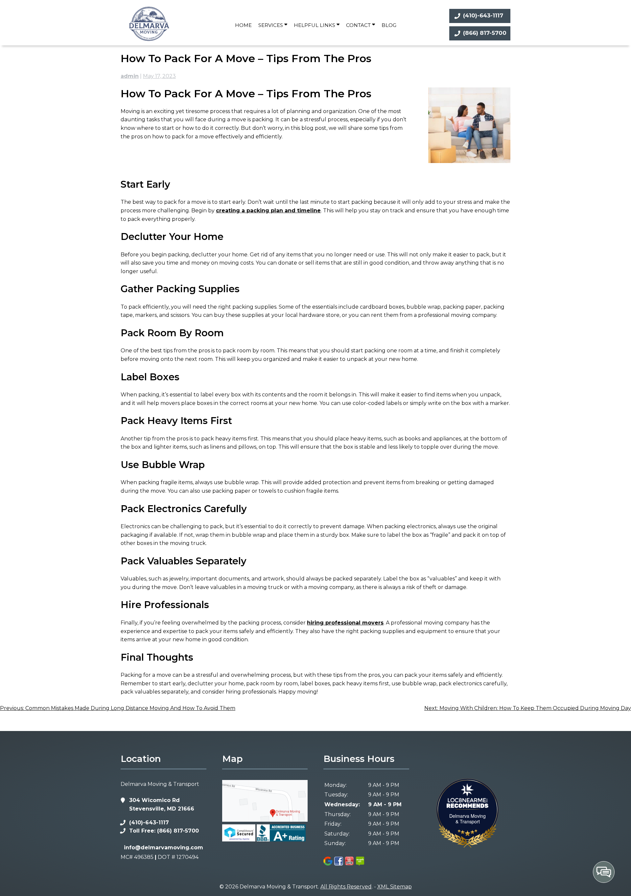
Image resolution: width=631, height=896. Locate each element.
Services (271, 25)
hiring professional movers (345, 623)
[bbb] (281, 840)
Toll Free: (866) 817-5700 (164, 831)
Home (243, 25)
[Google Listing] (265, 820)
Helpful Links (315, 25)
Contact (359, 25)
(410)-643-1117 (483, 15)
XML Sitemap (394, 887)
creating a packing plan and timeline (268, 210)
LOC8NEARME (475, 800)
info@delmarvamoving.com (163, 847)
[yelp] (349, 864)
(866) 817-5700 (484, 33)
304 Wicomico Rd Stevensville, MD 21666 (161, 804)
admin (130, 76)
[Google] (328, 864)
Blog (389, 25)
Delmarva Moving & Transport (467, 818)
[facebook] (338, 864)
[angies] (360, 864)
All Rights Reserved (346, 887)
